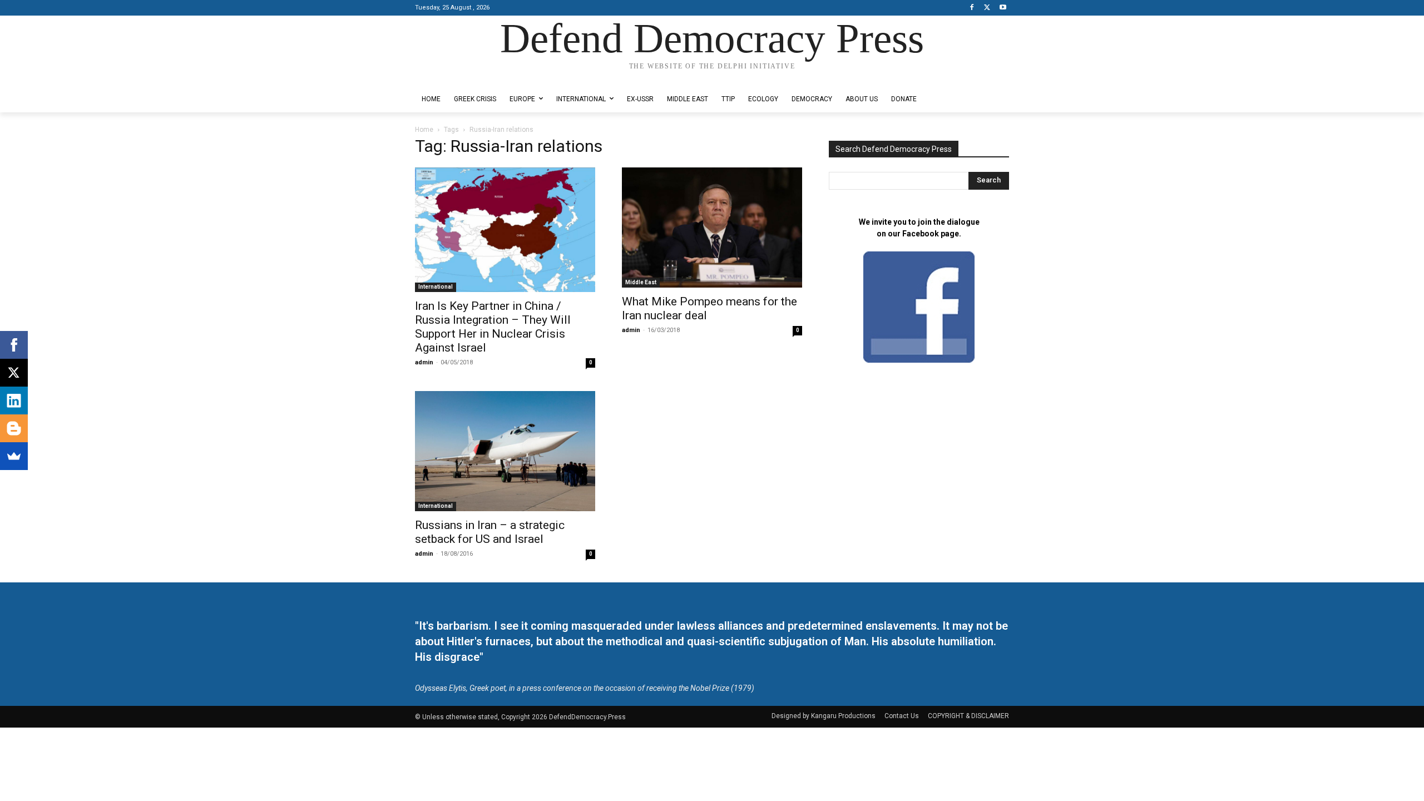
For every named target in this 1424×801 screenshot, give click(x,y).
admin (424, 362)
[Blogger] (14, 428)
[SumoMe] (14, 456)
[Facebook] (972, 8)
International (435, 287)
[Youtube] (1002, 8)
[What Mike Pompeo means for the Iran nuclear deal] (712, 227)
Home (424, 130)
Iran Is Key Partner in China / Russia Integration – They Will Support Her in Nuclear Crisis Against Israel (493, 326)
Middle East (640, 282)
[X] (987, 8)
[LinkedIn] (14, 400)
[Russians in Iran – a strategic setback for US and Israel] (505, 451)
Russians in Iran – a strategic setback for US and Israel (490, 532)
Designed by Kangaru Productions (458, 77)
